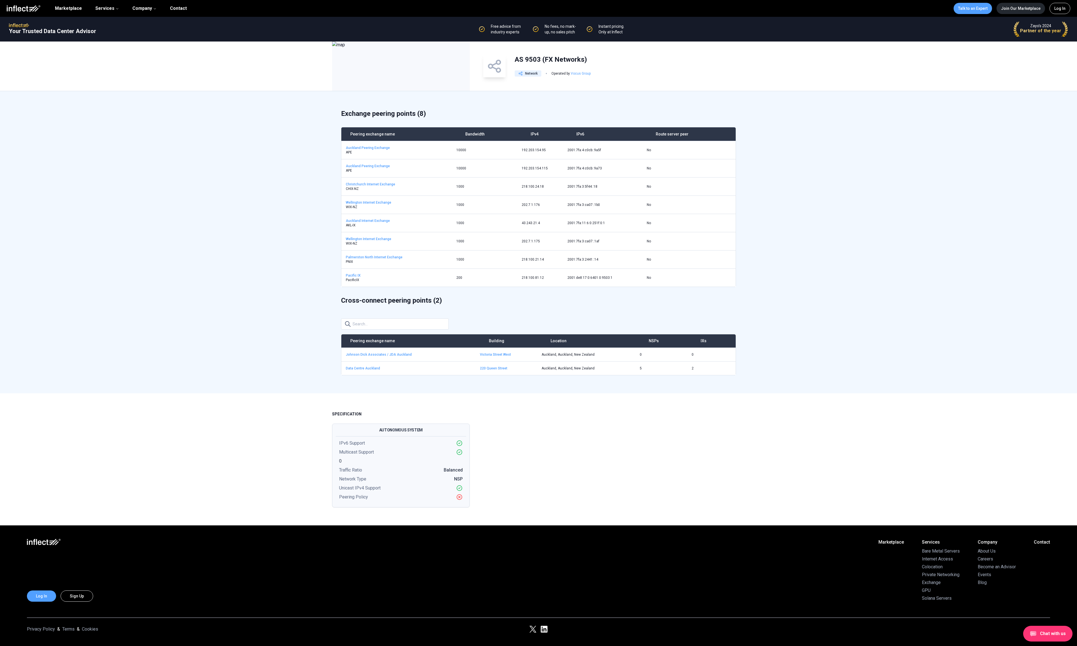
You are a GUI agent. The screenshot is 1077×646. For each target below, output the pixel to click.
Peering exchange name (372, 134)
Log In (1060, 8)
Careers (985, 559)
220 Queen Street (493, 368)
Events (984, 574)
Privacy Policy (41, 629)
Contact (178, 8)
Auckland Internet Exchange (368, 221)
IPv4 (534, 134)
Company (142, 8)
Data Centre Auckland (363, 368)
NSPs (654, 341)
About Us (987, 551)
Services (104, 8)
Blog (982, 582)
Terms (68, 629)
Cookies (90, 629)
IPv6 (580, 134)
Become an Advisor (997, 566)
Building (496, 341)
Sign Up (77, 596)
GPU (926, 590)
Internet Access (937, 559)
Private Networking (940, 574)
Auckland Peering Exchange (368, 148)
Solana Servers (937, 598)
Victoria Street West (495, 355)
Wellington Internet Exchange (368, 202)
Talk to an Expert (973, 8)
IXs (704, 341)
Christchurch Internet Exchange (370, 184)
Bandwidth (475, 134)
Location (559, 341)
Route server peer (672, 134)
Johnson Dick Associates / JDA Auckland (379, 355)
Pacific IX (353, 275)
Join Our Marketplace (1021, 8)
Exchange (931, 582)
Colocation (932, 566)
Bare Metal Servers (941, 551)
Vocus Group (581, 73)
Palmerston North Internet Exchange (374, 257)
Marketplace (68, 8)
